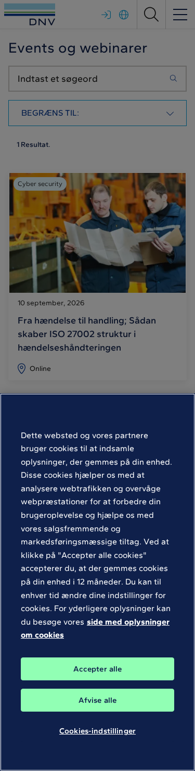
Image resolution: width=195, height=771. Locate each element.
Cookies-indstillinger (97, 731)
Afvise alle (98, 700)
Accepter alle (97, 669)
